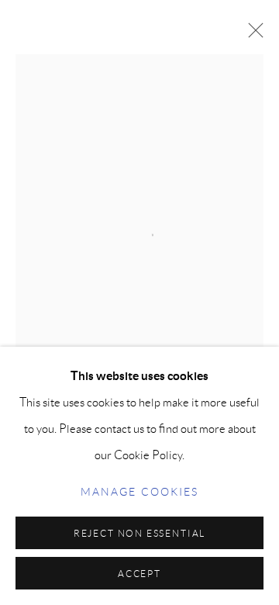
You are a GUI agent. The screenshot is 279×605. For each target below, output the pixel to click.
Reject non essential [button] (139, 533)
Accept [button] (139, 574)
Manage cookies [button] (139, 492)
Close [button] (252, 35)
